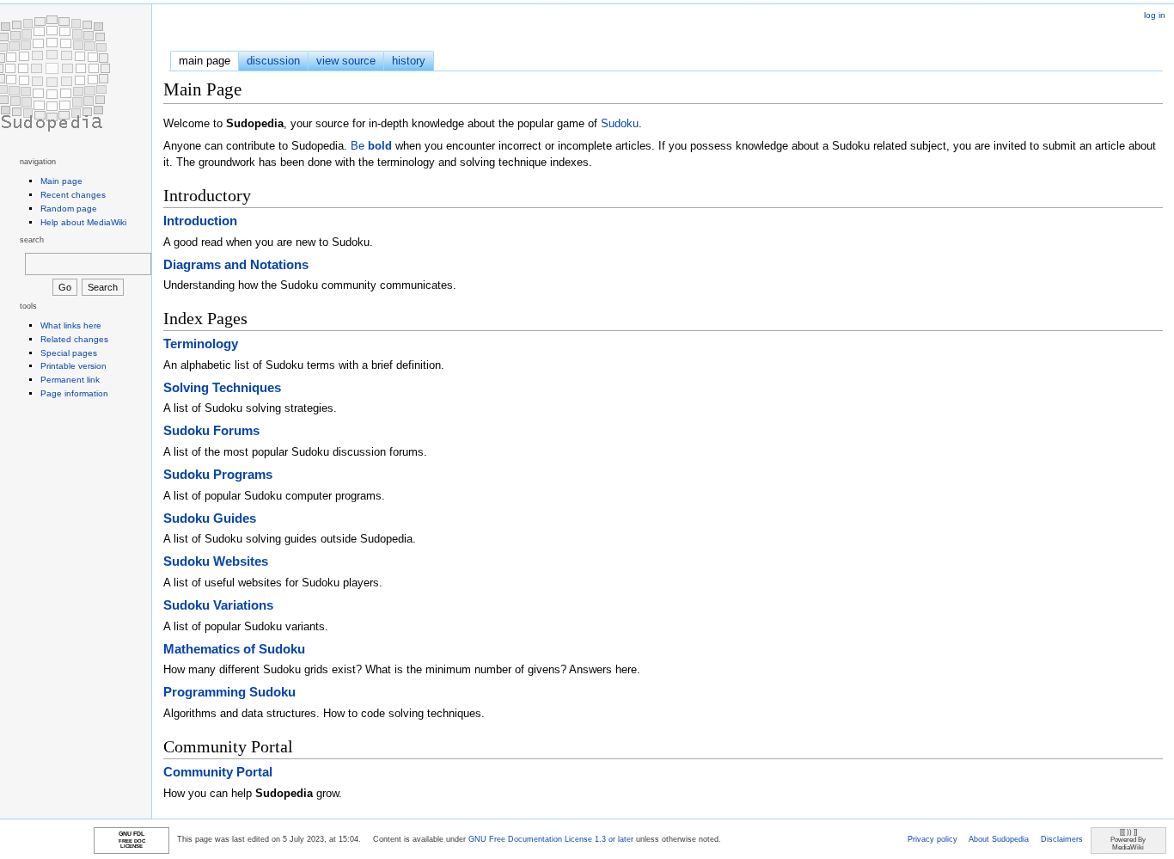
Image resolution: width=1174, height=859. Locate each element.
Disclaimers (1062, 839)
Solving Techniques (222, 387)
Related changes (74, 339)
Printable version (73, 366)
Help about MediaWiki (83, 222)
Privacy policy (932, 839)
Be (371, 145)
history (408, 60)
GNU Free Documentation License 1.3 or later (550, 839)
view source (346, 60)
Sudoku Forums (211, 430)
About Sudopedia (999, 839)
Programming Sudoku (229, 691)
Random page (68, 208)
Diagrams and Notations (236, 264)
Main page (61, 181)
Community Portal (217, 771)
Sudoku (620, 123)
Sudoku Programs (217, 474)
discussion (273, 60)
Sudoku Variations (218, 605)
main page (204, 60)
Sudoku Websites (215, 561)
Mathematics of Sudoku (234, 648)
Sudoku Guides (209, 518)
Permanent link (70, 379)
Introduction (200, 220)
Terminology (200, 343)
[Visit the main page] (51, 73)
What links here (70, 325)
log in (1154, 15)
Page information (74, 393)
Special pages (68, 353)
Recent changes (73, 194)
